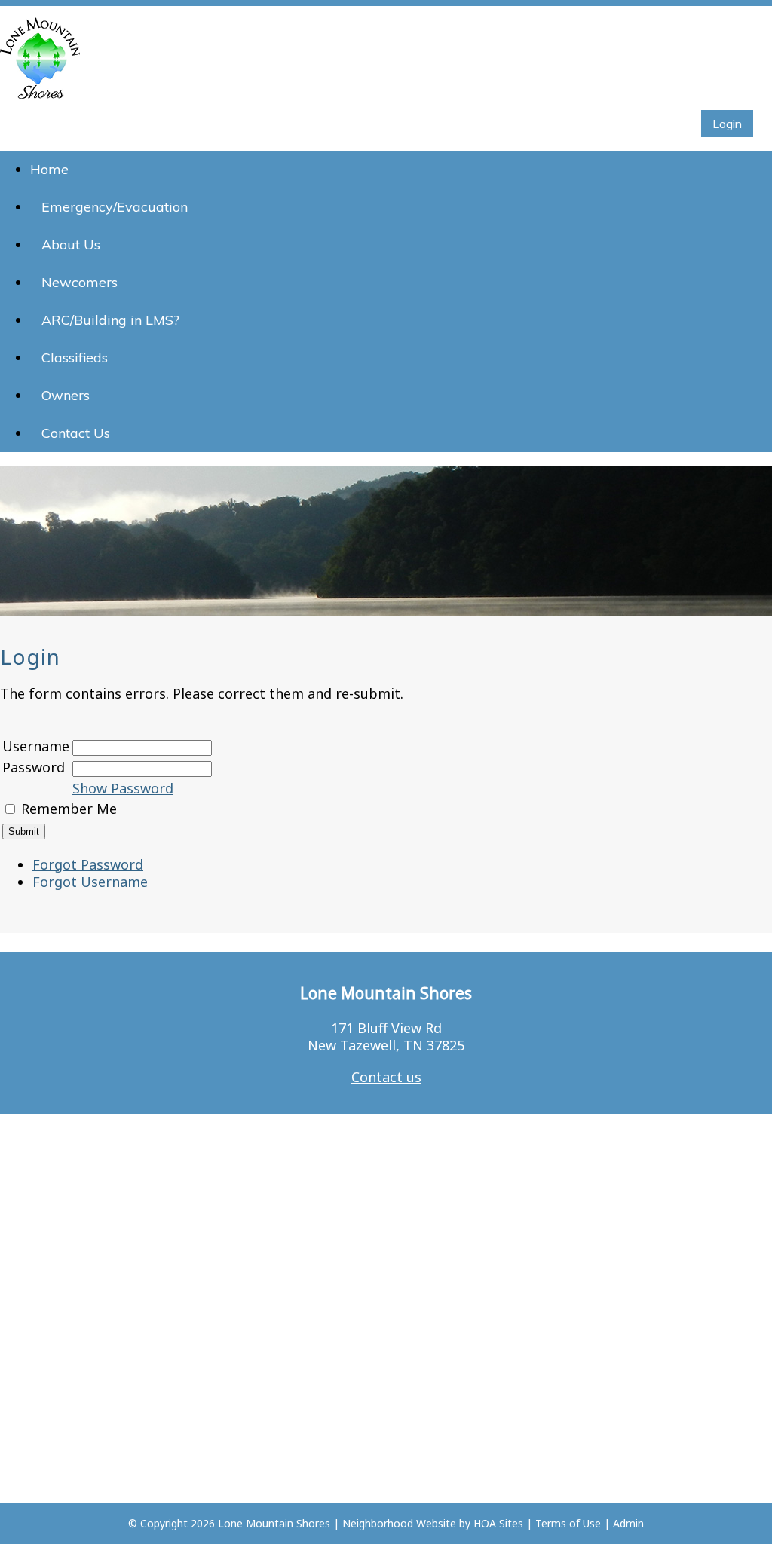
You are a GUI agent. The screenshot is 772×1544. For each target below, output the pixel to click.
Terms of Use (568, 1523)
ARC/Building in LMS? (110, 320)
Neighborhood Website (399, 1523)
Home (49, 169)
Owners (65, 395)
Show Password (122, 788)
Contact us (386, 1077)
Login (727, 123)
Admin (628, 1523)
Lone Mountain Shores (274, 1523)
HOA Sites (498, 1523)
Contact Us (75, 433)
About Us (70, 244)
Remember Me (69, 809)
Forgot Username (90, 882)
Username (35, 746)
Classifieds (74, 357)
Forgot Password (87, 864)
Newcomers (79, 282)
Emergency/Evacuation (114, 207)
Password (33, 767)
